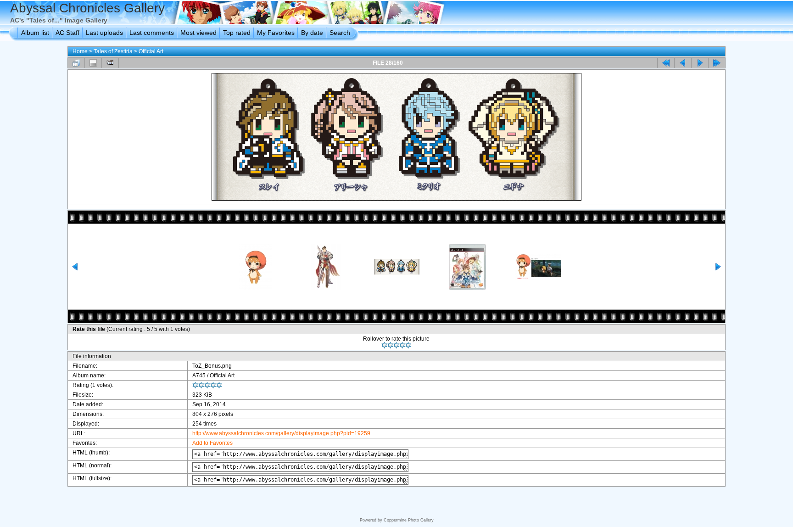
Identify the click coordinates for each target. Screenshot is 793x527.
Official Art (151, 51)
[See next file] (700, 63)
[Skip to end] (717, 63)
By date (312, 32)
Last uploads (104, 32)
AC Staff (67, 32)
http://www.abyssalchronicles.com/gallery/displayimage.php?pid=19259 (281, 433)
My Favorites (276, 32)
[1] (384, 345)
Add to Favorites (212, 443)
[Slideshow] (110, 63)
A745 (199, 375)
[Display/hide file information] (93, 63)
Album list (35, 32)
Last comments (151, 32)
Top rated (237, 32)
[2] (390, 345)
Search (339, 32)
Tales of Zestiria (113, 51)
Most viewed (198, 32)
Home (80, 51)
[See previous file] (683, 63)
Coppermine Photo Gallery (409, 520)
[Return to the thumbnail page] (76, 63)
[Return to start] (666, 63)
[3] (396, 345)
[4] (402, 345)
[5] (408, 345)
